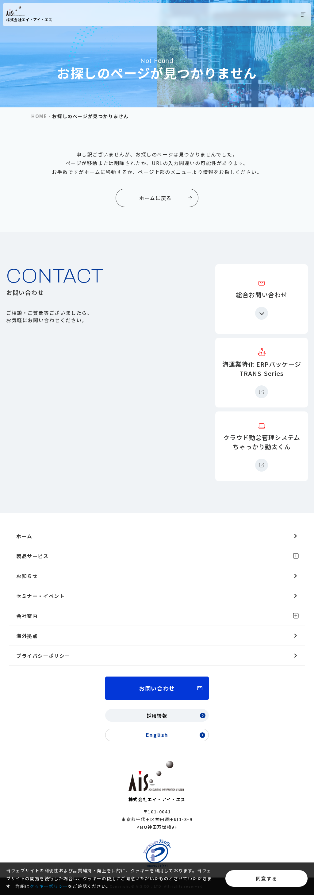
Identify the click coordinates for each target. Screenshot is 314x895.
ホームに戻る (155, 198)
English (157, 735)
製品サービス (32, 556)
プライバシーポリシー (43, 655)
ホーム (24, 536)
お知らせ (27, 576)
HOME (39, 116)
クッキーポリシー (49, 886)
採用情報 (157, 715)
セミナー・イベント (40, 596)
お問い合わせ (157, 688)
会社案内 (27, 615)
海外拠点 (27, 635)
